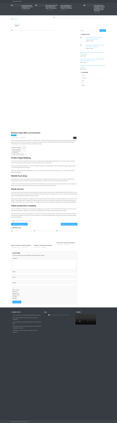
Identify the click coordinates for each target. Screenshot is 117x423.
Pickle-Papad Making (17, 149)
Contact (17, 25)
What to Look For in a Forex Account (69, 224)
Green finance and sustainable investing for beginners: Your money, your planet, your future (99, 8)
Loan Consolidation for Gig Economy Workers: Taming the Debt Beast (66, 7)
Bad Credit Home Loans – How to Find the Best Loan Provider (20, 224)
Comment (15, 258)
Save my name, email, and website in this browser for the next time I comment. (16, 294)
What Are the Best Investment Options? (21, 245)
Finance (83, 75)
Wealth (83, 85)
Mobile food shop (16, 151)
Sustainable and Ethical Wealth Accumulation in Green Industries (25, 331)
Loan (83, 80)
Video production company (18, 154)
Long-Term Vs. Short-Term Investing (65, 242)
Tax (82, 83)
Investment (14, 135)
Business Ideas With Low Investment (23, 220)
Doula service (15, 152)
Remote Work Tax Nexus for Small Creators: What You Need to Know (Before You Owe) (27, 327)
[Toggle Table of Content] (23, 148)
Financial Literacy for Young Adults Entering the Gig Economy (26, 7)
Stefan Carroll (23, 137)
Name (14, 271)
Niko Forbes (44, 247)
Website (14, 282)
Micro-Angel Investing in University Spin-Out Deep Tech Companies (51, 7)
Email (14, 277)
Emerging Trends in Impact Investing (43, 245)
